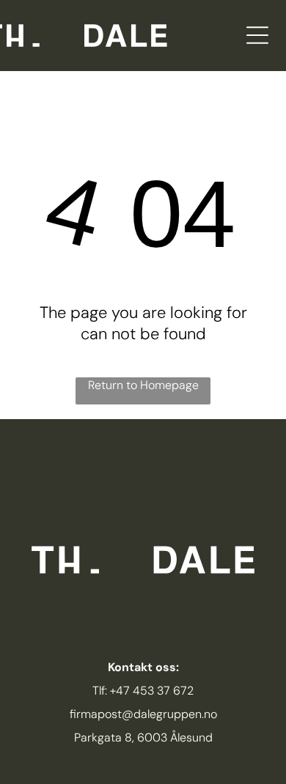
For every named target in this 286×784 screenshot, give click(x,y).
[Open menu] (257, 35)
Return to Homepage (143, 385)
